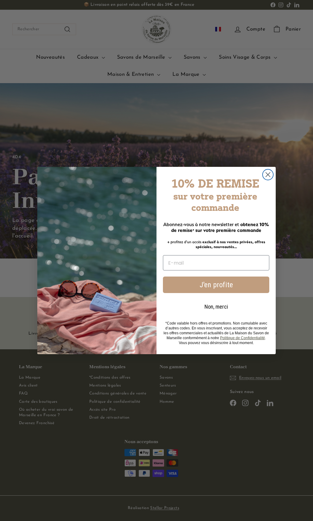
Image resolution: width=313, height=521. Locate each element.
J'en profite (216, 285)
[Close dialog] (268, 174)
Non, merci (216, 306)
